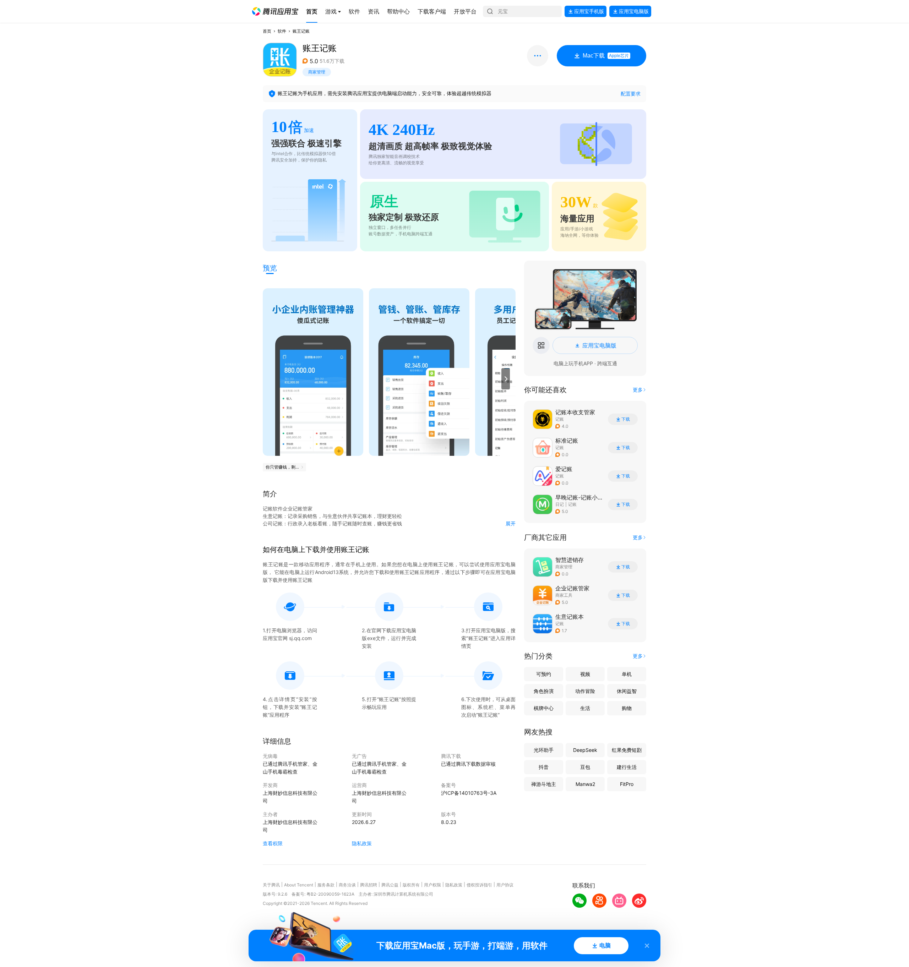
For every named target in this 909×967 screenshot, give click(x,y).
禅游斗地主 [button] (543, 784)
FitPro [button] (626, 784)
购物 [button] (627, 708)
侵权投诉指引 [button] (479, 884)
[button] (275, 11)
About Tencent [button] (298, 884)
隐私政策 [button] (362, 843)
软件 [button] (282, 31)
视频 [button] (585, 674)
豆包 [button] (585, 767)
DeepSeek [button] (585, 750)
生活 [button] (585, 708)
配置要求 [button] (631, 94)
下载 (625, 419)
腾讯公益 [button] (389, 884)
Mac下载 (606, 56)
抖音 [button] (544, 767)
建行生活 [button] (627, 767)
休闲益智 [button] (627, 691)
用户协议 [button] (504, 884)
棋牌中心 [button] (544, 708)
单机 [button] (627, 674)
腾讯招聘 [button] (368, 884)
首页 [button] (267, 31)
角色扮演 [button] (544, 691)
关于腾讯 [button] (271, 884)
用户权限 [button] (432, 884)
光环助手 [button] (544, 750)
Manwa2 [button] (585, 784)
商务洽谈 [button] (347, 884)
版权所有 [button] (411, 884)
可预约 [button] (543, 674)
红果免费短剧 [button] (627, 750)
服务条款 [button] (325, 884)
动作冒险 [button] (585, 691)
